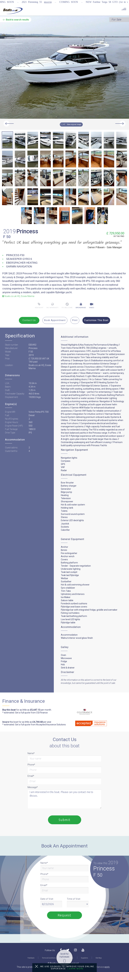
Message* (33, 787)
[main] (13, 10)
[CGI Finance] (82, 711)
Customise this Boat (96, 320)
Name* (31, 753)
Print (75, 320)
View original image (74, 124)
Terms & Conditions (49, 958)
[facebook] (61, 950)
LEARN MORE (75, 968)
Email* (31, 776)
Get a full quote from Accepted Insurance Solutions (40, 724)
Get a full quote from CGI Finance (31, 712)
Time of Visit (73, 899)
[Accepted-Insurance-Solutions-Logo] (86, 722)
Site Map (99, 958)
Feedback (31, 958)
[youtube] (82, 950)
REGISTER (48, 2)
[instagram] (75, 950)
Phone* (31, 765)
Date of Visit (46, 899)
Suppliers (84, 958)
